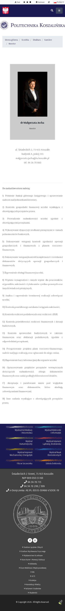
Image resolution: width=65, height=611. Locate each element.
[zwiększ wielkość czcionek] (24, 2)
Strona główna (11, 39)
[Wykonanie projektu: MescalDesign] (61, 604)
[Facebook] (30, 540)
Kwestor (12, 43)
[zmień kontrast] (48, 2)
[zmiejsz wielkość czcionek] (27, 2)
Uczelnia (25, 39)
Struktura (37, 39)
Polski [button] (59, 2)
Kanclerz (48, 39)
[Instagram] (35, 540)
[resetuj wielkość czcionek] (30, 2)
